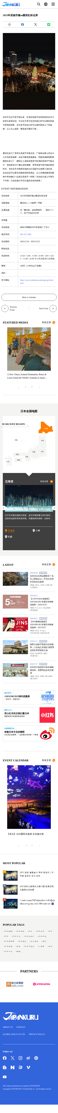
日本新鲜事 (9, 941)
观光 (44, 941)
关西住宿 (34, 656)
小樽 (37, 530)
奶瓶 (42, 676)
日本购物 (9, 931)
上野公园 (49, 585)
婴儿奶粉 (49, 676)
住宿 (32, 653)
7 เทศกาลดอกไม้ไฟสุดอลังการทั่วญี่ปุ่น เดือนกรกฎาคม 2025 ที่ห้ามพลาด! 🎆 (37, 902)
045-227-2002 (25, 234)
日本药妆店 (29, 946)
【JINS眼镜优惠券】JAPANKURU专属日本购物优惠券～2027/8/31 (41, 625)
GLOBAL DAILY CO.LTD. (14, 1034)
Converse (39, 608)
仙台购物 (47, 608)
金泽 (51, 946)
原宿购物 (34, 610)
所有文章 (46, 322)
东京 (37, 585)
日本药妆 (42, 936)
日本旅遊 (9, 946)
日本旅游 (20, 931)
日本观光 (22, 941)
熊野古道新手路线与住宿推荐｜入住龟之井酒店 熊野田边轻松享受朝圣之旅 (42, 647)
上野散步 (34, 587)
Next (39, 386)
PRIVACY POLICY (37, 1034)
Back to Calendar (29, 297)
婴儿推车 (34, 678)
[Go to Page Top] (52, 1107)
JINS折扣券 (35, 633)
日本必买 (40, 931)
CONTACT (20, 1027)
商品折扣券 (45, 633)
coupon (43, 630)
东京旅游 (34, 941)
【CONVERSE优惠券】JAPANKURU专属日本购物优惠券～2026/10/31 (41, 602)
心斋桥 (41, 946)
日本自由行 (29, 936)
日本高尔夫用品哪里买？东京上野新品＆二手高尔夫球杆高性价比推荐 (42, 579)
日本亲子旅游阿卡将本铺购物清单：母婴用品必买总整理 (42, 670)
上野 (42, 585)
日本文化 (17, 936)
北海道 (11, 530)
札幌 (10, 537)
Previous (18, 386)
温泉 (19, 946)
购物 (32, 585)
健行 (45, 653)
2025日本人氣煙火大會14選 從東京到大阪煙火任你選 (37, 888)
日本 (51, 931)
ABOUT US (8, 1027)
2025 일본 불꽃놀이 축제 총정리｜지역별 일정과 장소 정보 (37, 874)
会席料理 (39, 653)
